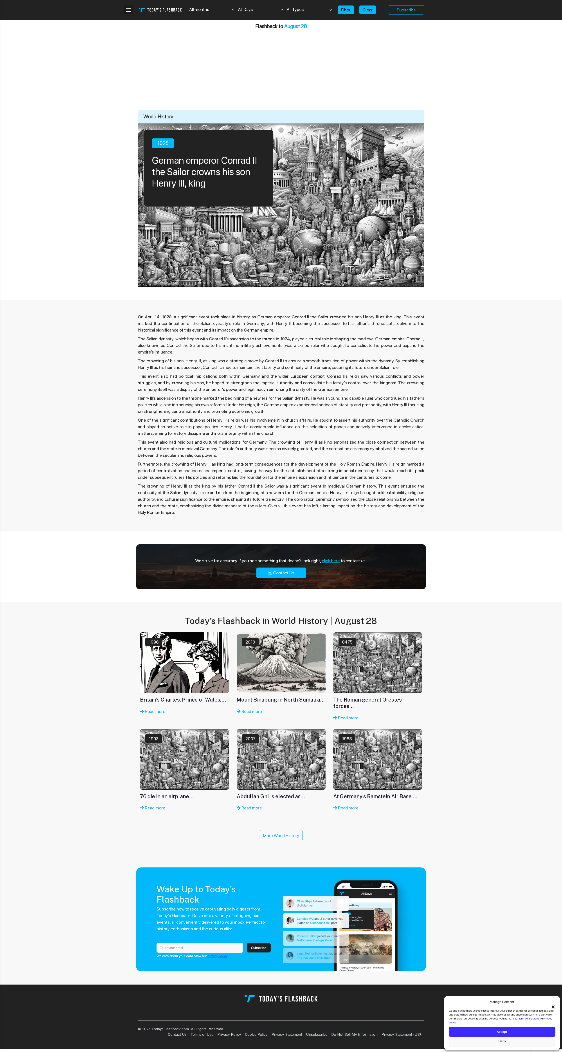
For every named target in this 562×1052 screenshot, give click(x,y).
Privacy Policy (229, 1034)
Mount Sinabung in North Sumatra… (280, 699)
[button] (553, 1006)
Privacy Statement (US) (401, 1034)
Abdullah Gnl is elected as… (271, 796)
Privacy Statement (287, 1034)
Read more (154, 711)
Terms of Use (202, 1034)
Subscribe (406, 10)
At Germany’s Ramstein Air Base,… (375, 796)
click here (331, 560)
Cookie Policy (256, 1034)
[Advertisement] (281, 77)
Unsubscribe (316, 1034)
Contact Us (283, 572)
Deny (502, 1041)
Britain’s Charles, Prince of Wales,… (183, 699)
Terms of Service (528, 1018)
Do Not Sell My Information (354, 1034)
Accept (502, 1032)
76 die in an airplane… (166, 796)
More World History (281, 835)
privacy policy (217, 956)
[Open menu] (128, 9)
